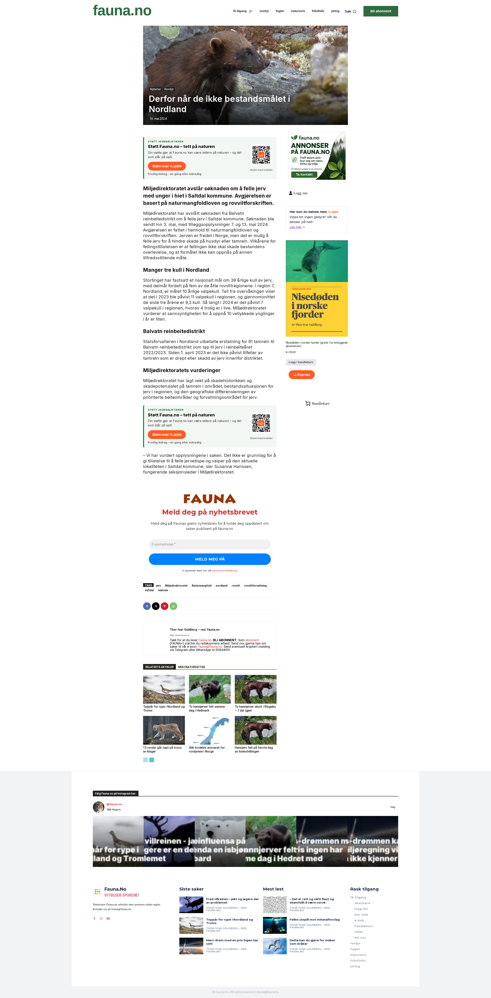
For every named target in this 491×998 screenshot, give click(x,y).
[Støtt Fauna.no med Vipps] (261, 155)
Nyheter (155, 89)
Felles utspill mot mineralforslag (315, 919)
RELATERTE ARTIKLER (159, 667)
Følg (392, 806)
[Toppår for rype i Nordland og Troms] (164, 689)
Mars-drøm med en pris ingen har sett (232, 941)
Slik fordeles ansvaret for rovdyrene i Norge (207, 749)
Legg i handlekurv (301, 362)
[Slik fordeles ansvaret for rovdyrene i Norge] (210, 730)
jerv (158, 585)
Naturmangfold (202, 585)
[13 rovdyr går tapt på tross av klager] (164, 730)
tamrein (163, 590)
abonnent (252, 640)
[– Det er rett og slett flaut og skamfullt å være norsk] (275, 904)
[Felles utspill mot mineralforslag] (275, 925)
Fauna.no (205, 640)
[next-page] (151, 760)
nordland (221, 585)
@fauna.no (114, 804)
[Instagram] (101, 918)
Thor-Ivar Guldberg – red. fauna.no (195, 629)
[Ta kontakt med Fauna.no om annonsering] (304, 174)
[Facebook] (147, 606)
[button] (351, 11)
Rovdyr (169, 89)
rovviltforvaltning (255, 585)
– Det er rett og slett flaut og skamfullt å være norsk (312, 900)
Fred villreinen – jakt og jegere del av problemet (232, 900)
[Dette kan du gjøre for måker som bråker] (275, 946)
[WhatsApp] (173, 606)
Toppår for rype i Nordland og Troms (229, 921)
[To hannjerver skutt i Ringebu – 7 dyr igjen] (256, 689)
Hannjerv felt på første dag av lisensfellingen (254, 749)
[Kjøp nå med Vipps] (302, 375)
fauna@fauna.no (210, 646)
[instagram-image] (118, 841)
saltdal (149, 590)
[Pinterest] (164, 606)
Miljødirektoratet (176, 585)
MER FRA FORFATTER (191, 667)
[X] (156, 606)
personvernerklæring (224, 570)
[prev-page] (145, 760)
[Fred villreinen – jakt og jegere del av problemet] (191, 904)
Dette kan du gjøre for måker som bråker (312, 941)
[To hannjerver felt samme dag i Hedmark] (210, 689)
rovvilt (236, 585)
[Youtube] (108, 918)
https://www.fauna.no (179, 635)
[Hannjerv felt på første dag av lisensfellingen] (256, 730)
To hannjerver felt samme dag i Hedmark (207, 708)
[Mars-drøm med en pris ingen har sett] (191, 946)
